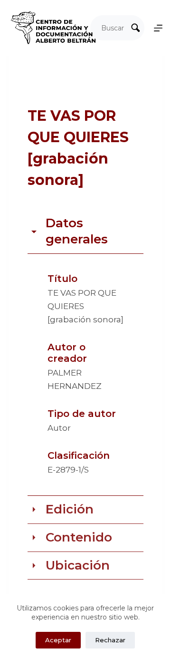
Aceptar (58, 640)
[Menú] (158, 28)
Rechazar (110, 640)
